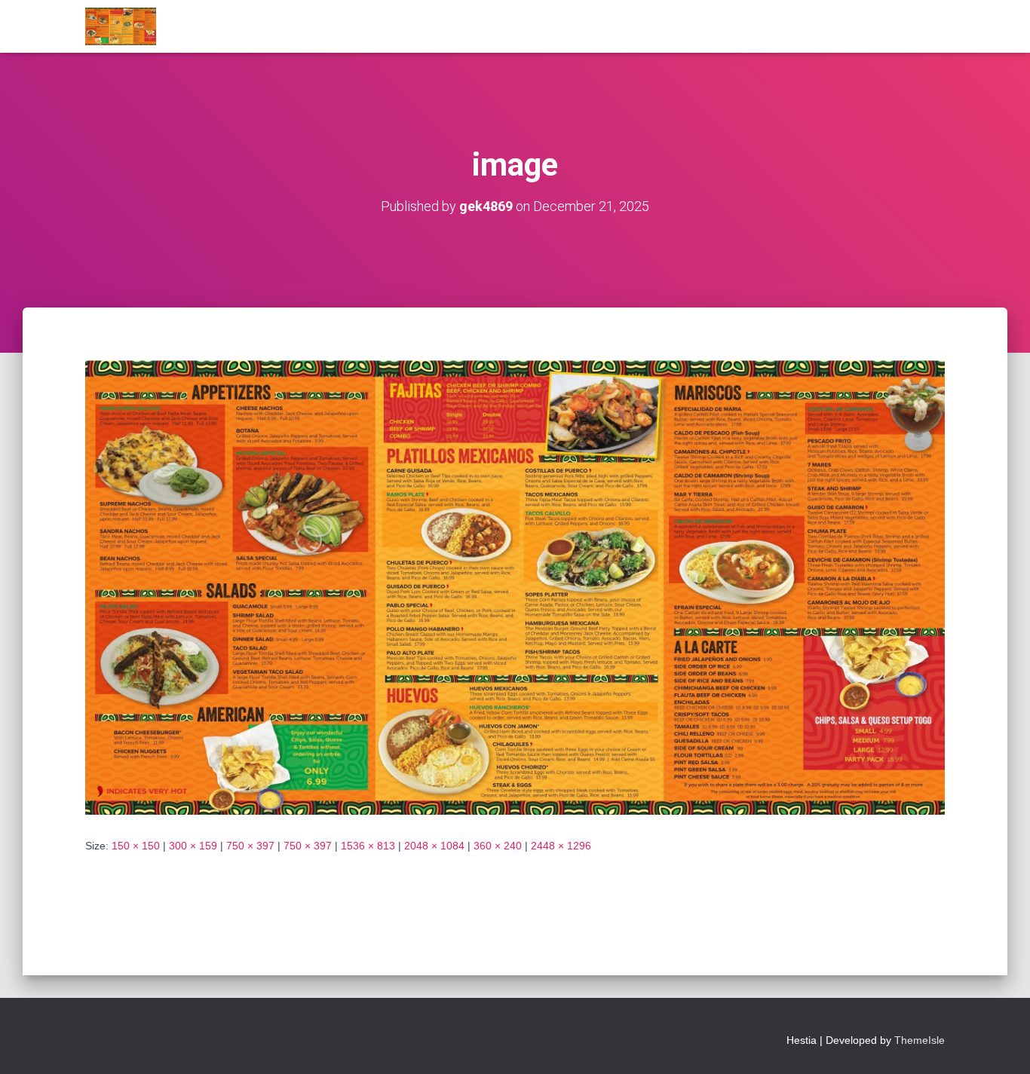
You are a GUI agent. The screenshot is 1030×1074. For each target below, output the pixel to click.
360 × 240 (498, 846)
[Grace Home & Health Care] (120, 26)
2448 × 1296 (561, 846)
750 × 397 (250, 846)
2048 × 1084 (434, 846)
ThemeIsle (919, 1040)
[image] (515, 586)
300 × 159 (193, 846)
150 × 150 (136, 846)
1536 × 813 (368, 846)
